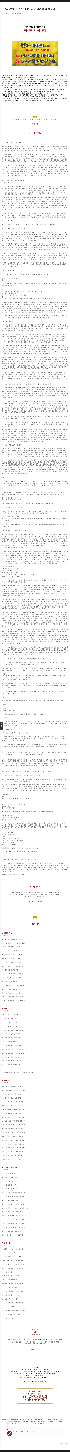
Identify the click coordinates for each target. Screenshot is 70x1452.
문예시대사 (55, 1419)
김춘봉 (8, 1419)
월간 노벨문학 (18, 1423)
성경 (21, 1419)
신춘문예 (37, 1423)
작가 (33, 1423)
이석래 (27, 1421)
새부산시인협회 (21, 1421)
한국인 (60, 1421)
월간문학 (43, 1421)
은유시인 (56, 1421)
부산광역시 (24, 1423)
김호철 (35, 1421)
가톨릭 (35, 1419)
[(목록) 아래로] (64, 1443)
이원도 (15, 1421)
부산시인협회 (10, 1421)
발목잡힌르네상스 (15, 1419)
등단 (30, 1423)
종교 (32, 1419)
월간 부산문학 (49, 1421)
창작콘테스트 (43, 1423)
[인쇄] (66, 1443)
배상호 (60, 1419)
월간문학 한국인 (10, 1423)
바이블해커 (40, 1419)
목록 (1, 726)
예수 (24, 1419)
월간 (39, 1421)
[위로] (61, 1443)
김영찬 (31, 1421)
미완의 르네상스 (48, 1419)
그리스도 (28, 1419)
